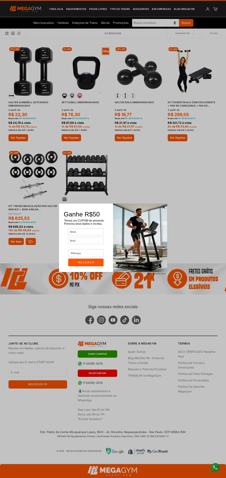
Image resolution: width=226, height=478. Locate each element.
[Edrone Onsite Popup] (113, 239)
